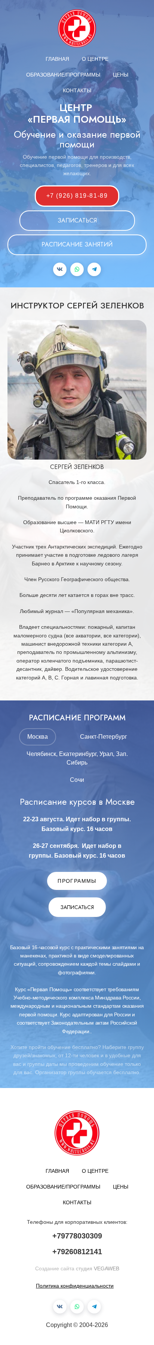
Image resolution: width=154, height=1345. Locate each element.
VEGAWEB (106, 1268)
